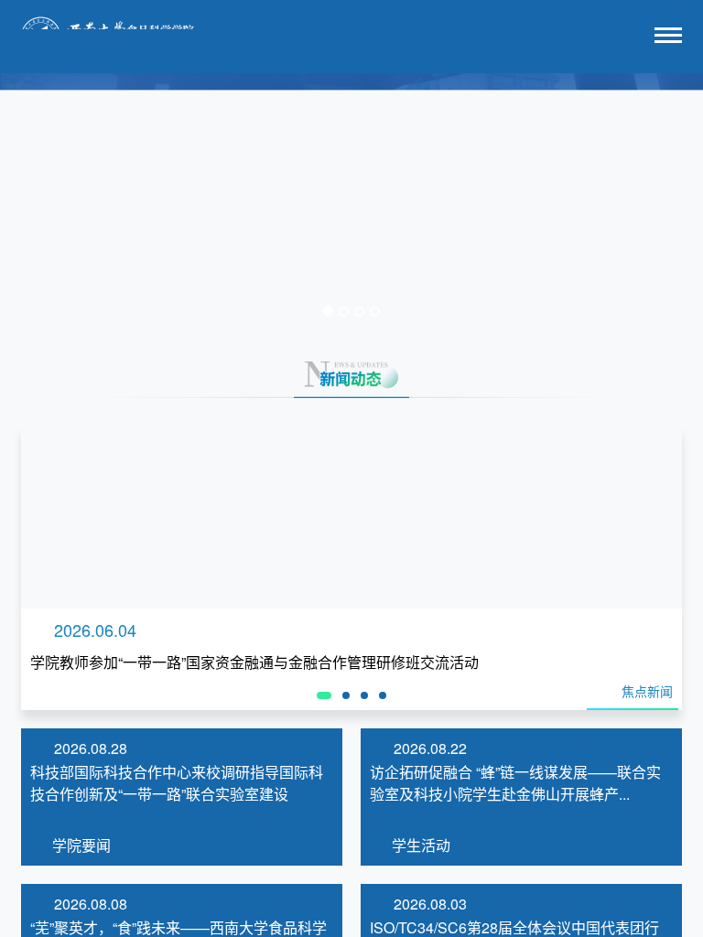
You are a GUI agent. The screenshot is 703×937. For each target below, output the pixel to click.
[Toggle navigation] (668, 37)
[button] (52, 199)
